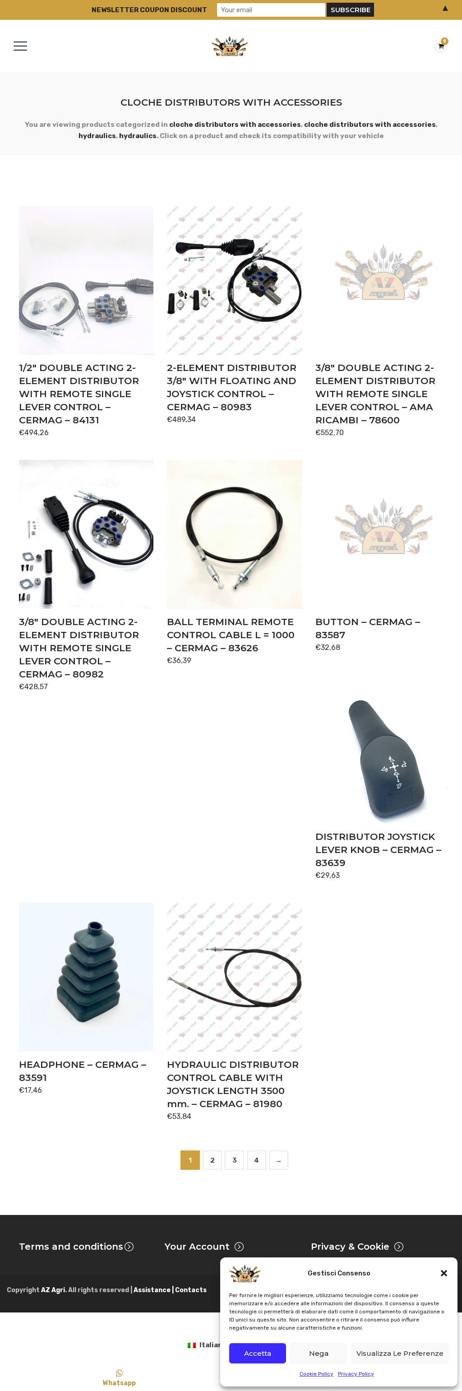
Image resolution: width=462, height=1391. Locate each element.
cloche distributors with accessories (235, 125)
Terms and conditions (71, 1246)
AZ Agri (53, 1290)
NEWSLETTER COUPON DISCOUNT (149, 10)
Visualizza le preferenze (400, 1353)
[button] (443, 1273)
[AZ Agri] (230, 46)
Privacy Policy (356, 1374)
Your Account (197, 1246)
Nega (318, 1353)
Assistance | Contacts (170, 1290)
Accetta (257, 1353)
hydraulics (97, 136)
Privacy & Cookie (350, 1246)
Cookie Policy (316, 1374)
